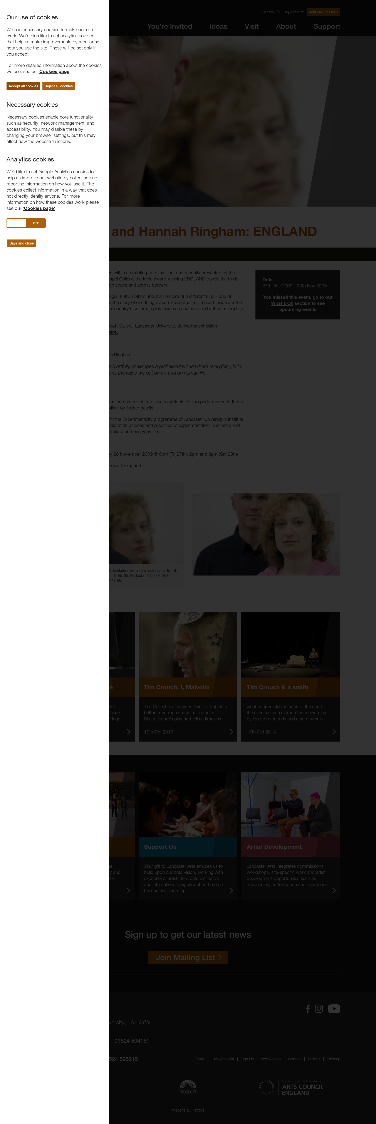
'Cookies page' (39, 208)
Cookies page (54, 71)
